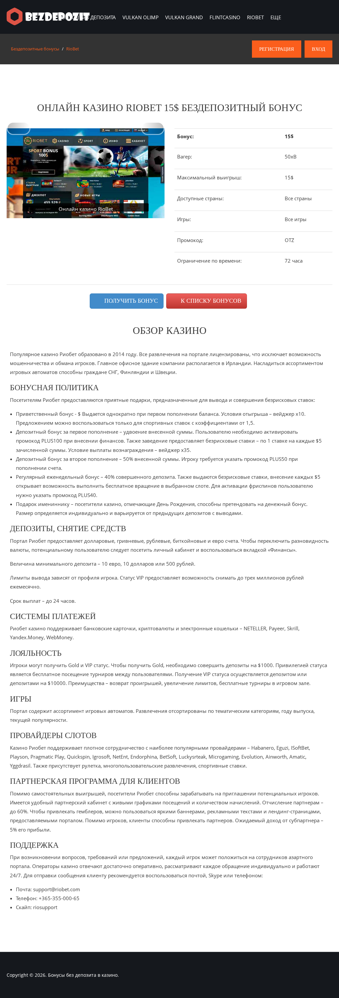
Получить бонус (130, 300)
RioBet (255, 17)
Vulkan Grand (184, 17)
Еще (275, 17)
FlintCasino (225, 17)
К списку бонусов (210, 300)
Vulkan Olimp (140, 17)
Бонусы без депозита (87, 17)
